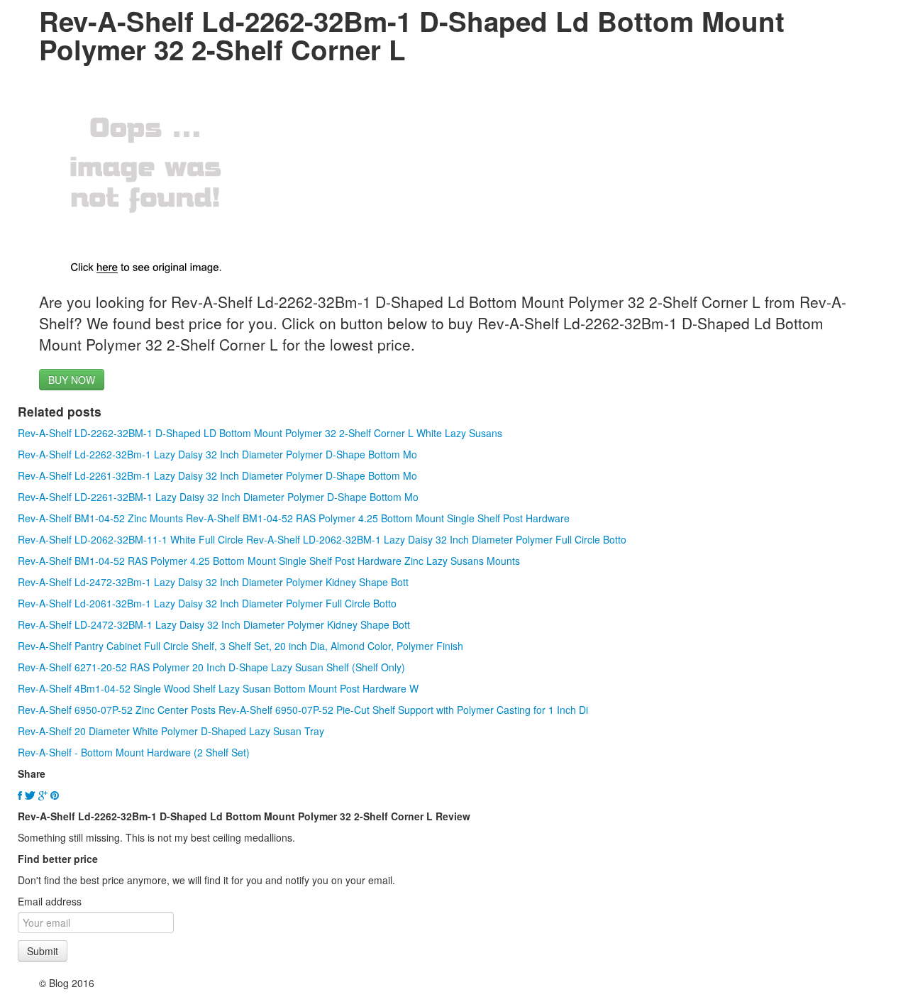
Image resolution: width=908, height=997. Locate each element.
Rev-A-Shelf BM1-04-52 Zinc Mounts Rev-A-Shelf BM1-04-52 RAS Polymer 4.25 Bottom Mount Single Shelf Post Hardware (294, 518)
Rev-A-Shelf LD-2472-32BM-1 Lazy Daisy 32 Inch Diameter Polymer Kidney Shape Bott (214, 624)
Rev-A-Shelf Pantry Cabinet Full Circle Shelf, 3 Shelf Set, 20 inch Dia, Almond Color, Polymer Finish (240, 646)
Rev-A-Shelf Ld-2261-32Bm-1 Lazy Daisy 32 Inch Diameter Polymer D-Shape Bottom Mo (217, 475)
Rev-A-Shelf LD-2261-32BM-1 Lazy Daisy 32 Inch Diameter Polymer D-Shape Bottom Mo (218, 497)
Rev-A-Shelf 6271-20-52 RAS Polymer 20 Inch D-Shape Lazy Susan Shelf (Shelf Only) (211, 667)
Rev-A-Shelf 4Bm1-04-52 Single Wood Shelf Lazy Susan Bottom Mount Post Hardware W (218, 688)
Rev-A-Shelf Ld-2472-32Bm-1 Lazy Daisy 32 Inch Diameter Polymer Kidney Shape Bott (213, 582)
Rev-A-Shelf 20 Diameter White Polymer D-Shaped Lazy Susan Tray (171, 731)
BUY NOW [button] (71, 380)
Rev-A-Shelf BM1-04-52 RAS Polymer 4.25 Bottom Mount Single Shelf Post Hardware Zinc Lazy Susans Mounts (269, 560)
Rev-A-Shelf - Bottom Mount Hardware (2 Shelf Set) (134, 752)
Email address (50, 901)
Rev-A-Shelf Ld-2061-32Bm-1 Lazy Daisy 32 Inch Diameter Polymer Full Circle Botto (207, 603)
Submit (42, 951)
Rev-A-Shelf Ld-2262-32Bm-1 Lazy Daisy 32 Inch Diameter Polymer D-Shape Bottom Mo (217, 454)
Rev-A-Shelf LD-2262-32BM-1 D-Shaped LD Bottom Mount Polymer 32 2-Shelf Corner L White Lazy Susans (260, 433)
